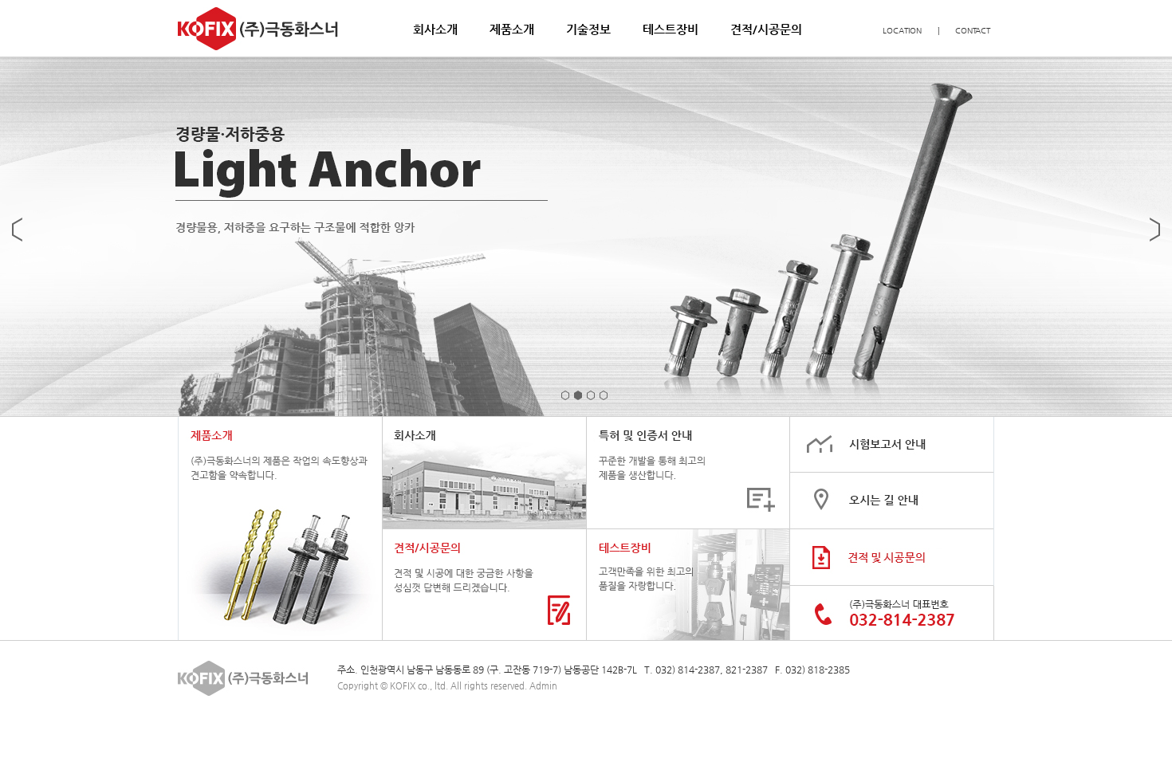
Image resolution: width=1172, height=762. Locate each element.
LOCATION (902, 30)
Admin (543, 686)
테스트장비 (670, 29)
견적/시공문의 (766, 29)
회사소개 (435, 29)
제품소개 (512, 29)
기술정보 (588, 29)
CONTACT (972, 30)
